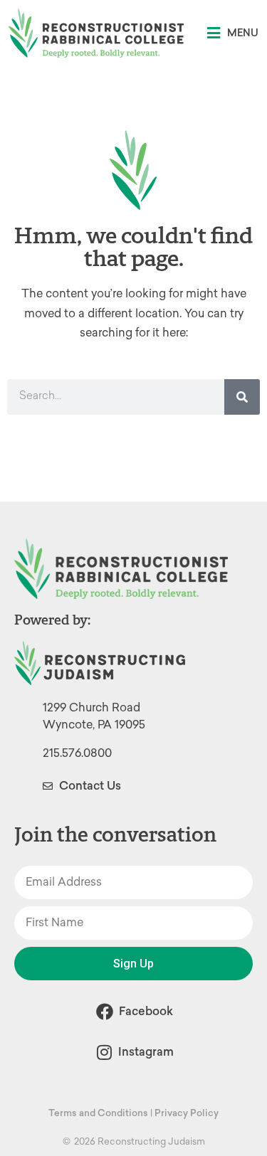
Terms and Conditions (98, 1113)
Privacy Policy (187, 1113)
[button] (232, 33)
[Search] (242, 397)
